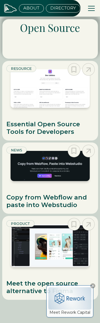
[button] (90, 8)
